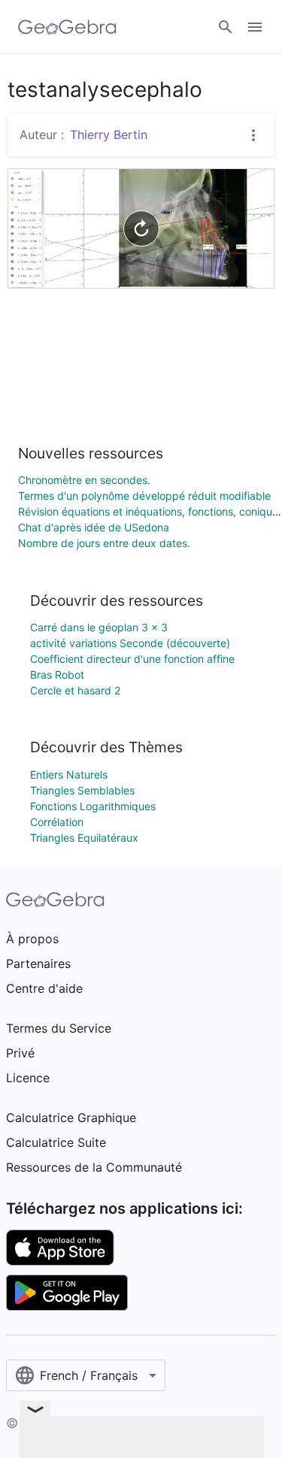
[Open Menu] (255, 27)
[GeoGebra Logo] (67, 27)
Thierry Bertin (108, 134)
